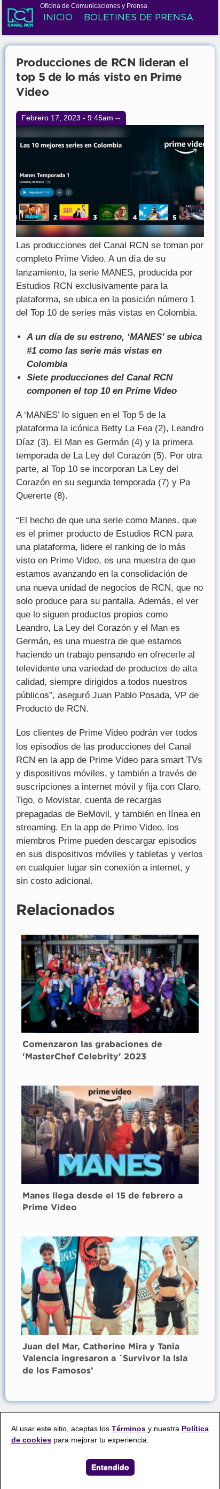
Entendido (110, 1467)
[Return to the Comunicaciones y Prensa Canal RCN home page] (20, 21)
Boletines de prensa (138, 18)
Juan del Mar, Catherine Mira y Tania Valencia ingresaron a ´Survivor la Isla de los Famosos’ (104, 1359)
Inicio (58, 18)
